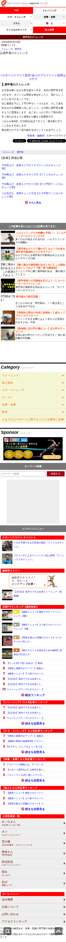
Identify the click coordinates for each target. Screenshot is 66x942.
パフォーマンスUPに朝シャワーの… (25, 775)
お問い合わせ (10, 914)
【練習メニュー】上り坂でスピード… (26, 798)
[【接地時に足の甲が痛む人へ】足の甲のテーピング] (33, 333)
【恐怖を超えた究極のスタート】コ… (26, 803)
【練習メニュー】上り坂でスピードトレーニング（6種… (38, 626)
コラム (16, 23)
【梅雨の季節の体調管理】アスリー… (26, 741)
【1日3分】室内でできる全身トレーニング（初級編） (38, 593)
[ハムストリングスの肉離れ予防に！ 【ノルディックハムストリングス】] (33, 238)
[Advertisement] (33, 64)
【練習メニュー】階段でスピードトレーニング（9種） (38, 614)
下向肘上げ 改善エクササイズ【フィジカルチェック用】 (31, 167)
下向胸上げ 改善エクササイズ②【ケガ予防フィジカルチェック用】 (32, 186)
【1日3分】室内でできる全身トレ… (25, 679)
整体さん (7, 853)
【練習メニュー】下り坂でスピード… (26, 673)
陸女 (6, 873)
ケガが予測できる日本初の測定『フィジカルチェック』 (39, 544)
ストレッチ (7, 49)
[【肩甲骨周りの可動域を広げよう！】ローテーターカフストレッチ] (33, 286)
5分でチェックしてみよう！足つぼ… (26, 746)
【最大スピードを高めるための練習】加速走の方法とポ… (38, 652)
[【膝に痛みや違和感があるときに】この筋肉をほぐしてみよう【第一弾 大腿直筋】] (33, 270)
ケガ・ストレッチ (16, 17)
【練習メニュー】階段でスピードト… (26, 793)
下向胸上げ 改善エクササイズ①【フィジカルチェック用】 (32, 176)
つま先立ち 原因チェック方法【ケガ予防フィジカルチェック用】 (32, 195)
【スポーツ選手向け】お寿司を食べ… (26, 769)
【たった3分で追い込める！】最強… (26, 663)
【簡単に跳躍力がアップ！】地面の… (26, 668)
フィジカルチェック (16, 29)
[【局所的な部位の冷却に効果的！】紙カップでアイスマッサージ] (33, 317)
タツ (11, 833)
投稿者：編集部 (36, 135)
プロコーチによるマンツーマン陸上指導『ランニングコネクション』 (39, 557)
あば (7, 883)
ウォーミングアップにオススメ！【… (26, 689)
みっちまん (11, 823)
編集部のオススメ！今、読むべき (24, 580)
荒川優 (17, 843)
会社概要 (7, 899)
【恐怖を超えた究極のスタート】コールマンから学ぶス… (38, 639)
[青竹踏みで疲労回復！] (33, 301)
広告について (10, 906)
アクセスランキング (14, 921)
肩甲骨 (18, 49)
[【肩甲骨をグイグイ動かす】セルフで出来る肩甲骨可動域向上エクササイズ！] (33, 254)
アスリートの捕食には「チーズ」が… (26, 764)
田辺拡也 (11, 863)
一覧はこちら (33, 375)
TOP (16, 10)
